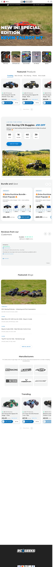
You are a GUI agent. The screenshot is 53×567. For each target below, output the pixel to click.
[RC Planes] (36, 57)
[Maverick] (41, 381)
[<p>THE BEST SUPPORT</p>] (21, 5)
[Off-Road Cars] (16, 57)
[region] (26, 254)
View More (26, 109)
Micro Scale (41, 75)
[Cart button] (51, 2)
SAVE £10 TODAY (14, 144)
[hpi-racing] (11, 381)
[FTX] (41, 370)
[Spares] (46, 57)
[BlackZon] (26, 370)
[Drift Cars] (5, 57)
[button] (43, 42)
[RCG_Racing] (11, 370)
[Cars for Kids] (26, 57)
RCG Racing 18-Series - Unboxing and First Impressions (19, 309)
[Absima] (26, 381)
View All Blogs (26, 346)
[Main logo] (26, 1)
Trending (10, 75)
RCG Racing (27, 75)
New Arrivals (18, 75)
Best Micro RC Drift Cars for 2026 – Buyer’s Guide (17, 319)
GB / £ (7, 1)
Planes (35, 75)
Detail (16, 102)
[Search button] (48, 2)
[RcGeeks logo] (26, 551)
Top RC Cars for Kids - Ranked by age (13, 339)
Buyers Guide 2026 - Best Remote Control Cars (16, 329)
